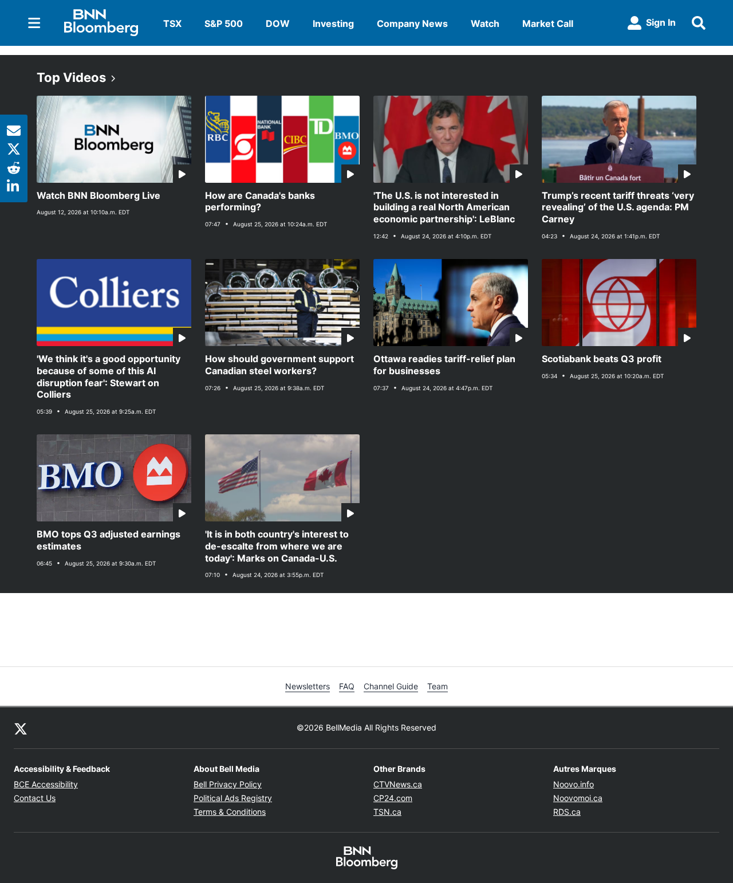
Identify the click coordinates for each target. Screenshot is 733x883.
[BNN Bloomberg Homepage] (101, 23)
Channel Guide (391, 686)
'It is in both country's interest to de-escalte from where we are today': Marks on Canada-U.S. (277, 546)
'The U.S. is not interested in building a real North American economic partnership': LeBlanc (444, 207)
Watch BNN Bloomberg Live (98, 195)
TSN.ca (387, 812)
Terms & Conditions (230, 812)
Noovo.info (573, 784)
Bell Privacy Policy (228, 784)
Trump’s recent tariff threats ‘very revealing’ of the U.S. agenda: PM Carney (618, 207)
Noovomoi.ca (577, 798)
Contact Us (35, 798)
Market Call (547, 23)
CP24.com (392, 798)
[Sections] (34, 22)
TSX (172, 23)
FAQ (346, 686)
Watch (485, 23)
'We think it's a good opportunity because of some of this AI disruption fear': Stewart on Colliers (108, 376)
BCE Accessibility (46, 784)
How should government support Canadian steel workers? (279, 364)
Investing (333, 23)
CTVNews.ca (397, 784)
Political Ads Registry (233, 798)
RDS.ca (567, 812)
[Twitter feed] (20, 728)
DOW (278, 23)
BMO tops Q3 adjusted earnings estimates (108, 540)
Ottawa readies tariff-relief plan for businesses (444, 364)
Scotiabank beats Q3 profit (601, 358)
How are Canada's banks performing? (260, 201)
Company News (412, 23)
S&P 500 (223, 23)
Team (437, 686)
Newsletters (307, 686)
